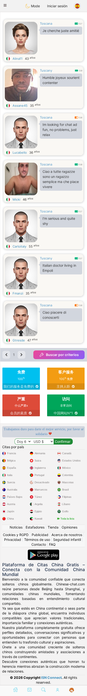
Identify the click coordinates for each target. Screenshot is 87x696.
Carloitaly (19, 246)
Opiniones (69, 527)
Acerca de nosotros (66, 535)
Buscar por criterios (62, 355)
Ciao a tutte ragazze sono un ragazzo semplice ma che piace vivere (61, 179)
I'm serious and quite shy (59, 221)
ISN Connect (51, 677)
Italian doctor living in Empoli (59, 267)
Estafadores (35, 527)
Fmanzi (18, 293)
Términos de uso (37, 539)
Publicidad (40, 535)
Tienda (53, 527)
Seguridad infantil (67, 539)
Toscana (46, 23)
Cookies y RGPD (16, 535)
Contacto (38, 544)
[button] (5, 5)
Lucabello (20, 152)
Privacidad (12, 539)
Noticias (16, 527)
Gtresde (19, 340)
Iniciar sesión (57, 6)
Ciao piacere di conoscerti (54, 314)
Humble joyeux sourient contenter (61, 80)
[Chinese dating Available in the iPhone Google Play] (43, 552)
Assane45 (20, 105)
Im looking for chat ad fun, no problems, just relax (60, 129)
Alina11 (17, 59)
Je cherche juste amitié (61, 31)
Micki (16, 199)
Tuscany (46, 70)
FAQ (52, 544)
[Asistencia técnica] (71, 690)
